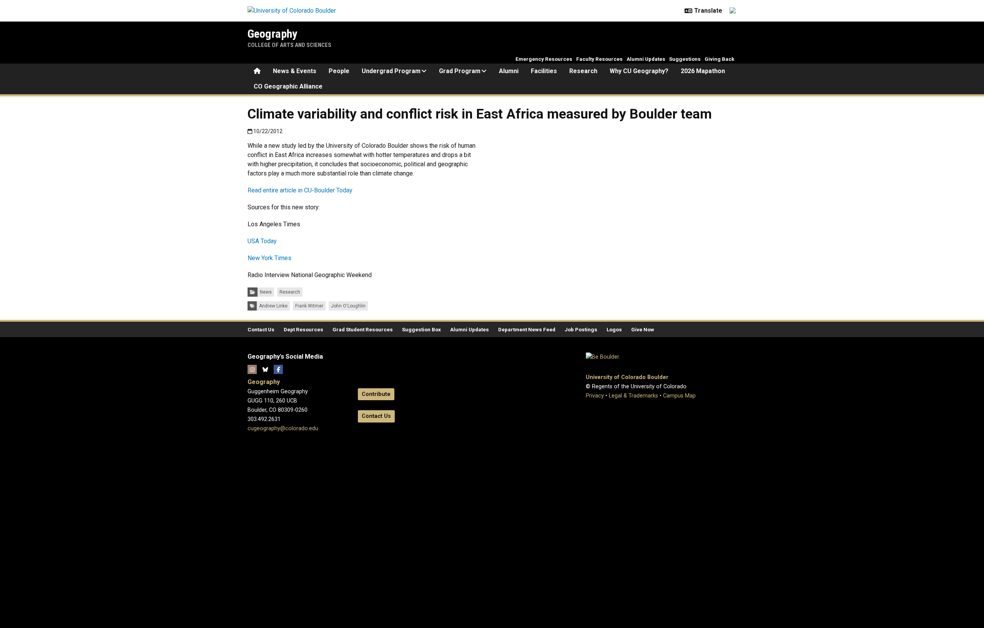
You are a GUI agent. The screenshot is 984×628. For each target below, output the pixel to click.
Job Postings (581, 329)
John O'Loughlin (348, 306)
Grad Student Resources (362, 329)
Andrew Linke (273, 306)
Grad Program (459, 71)
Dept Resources (303, 329)
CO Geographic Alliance (288, 86)
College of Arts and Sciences (289, 45)
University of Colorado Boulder (627, 377)
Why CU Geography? (639, 71)
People (339, 71)
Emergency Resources (543, 59)
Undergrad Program (391, 71)
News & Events (294, 71)
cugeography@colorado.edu (283, 428)
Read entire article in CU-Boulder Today (300, 190)
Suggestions (685, 59)
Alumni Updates (646, 59)
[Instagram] (252, 369)
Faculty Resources (599, 59)
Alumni (509, 71)
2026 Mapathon (703, 71)
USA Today (262, 241)
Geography (272, 33)
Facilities (544, 71)
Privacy (595, 395)
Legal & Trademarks (633, 395)
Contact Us (261, 329)
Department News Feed (526, 329)
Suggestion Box (421, 329)
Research (583, 71)
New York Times (269, 258)
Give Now (642, 329)
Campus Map (679, 395)
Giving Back (720, 59)
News (266, 292)
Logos (614, 329)
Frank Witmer (309, 306)
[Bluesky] (265, 369)
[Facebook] (278, 369)
